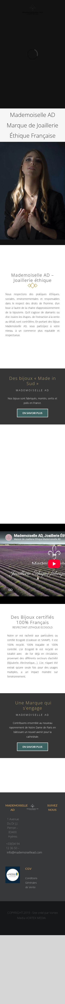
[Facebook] (48, 820)
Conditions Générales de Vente (31, 882)
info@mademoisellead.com (24, 852)
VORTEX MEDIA (36, 918)
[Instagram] (56, 820)
